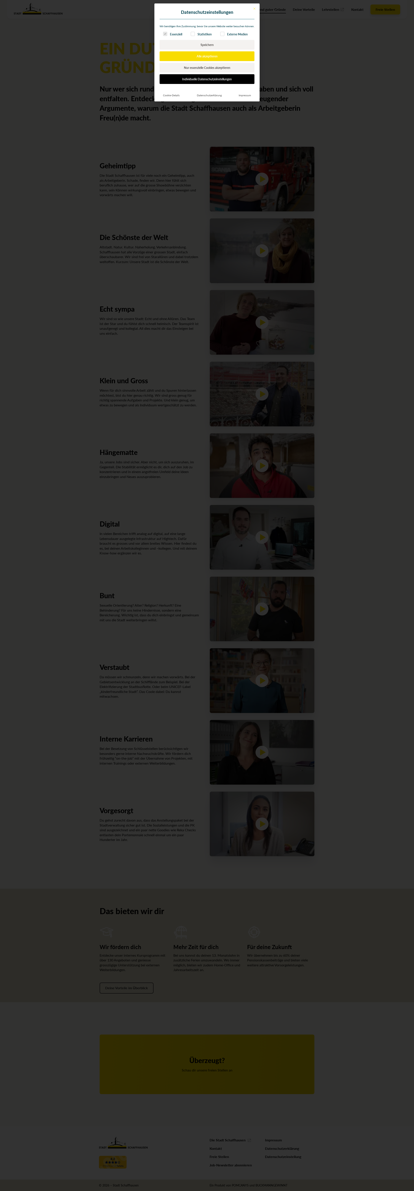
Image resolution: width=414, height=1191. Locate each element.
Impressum (245, 95)
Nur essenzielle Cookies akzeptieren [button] (207, 67)
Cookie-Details (171, 95)
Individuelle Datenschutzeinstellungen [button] (207, 79)
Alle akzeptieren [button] (207, 56)
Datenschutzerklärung (209, 95)
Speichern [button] (207, 45)
